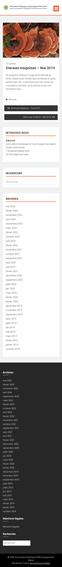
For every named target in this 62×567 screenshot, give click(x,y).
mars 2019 (11, 336)
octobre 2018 (13, 349)
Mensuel (12, 99)
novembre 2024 (14, 215)
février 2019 (12, 340)
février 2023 (12, 232)
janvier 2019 (12, 344)
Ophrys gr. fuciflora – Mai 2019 (37, 117)
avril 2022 (11, 241)
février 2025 (12, 210)
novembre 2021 (14, 249)
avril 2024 (11, 219)
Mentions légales (11, 526)
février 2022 (12, 245)
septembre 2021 (14, 258)
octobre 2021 (13, 254)
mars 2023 (11, 228)
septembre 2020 (14, 280)
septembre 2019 (14, 314)
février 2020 (12, 297)
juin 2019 (10, 327)
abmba (12, 64)
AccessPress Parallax (40, 563)
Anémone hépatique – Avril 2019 (25, 108)
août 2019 (11, 318)
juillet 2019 (11, 323)
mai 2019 (10, 331)
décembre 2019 (14, 305)
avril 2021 (11, 267)
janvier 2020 (12, 301)
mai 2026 (10, 206)
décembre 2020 (14, 275)
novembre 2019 (14, 310)
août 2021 (11, 262)
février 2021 (12, 271)
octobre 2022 (13, 236)
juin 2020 (10, 288)
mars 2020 (11, 292)
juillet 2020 (11, 284)
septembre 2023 (14, 223)
